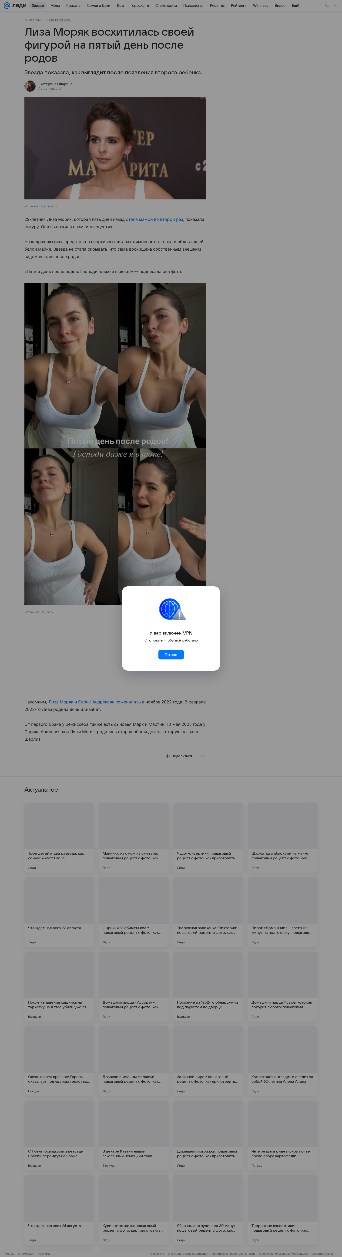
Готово (171, 655)
